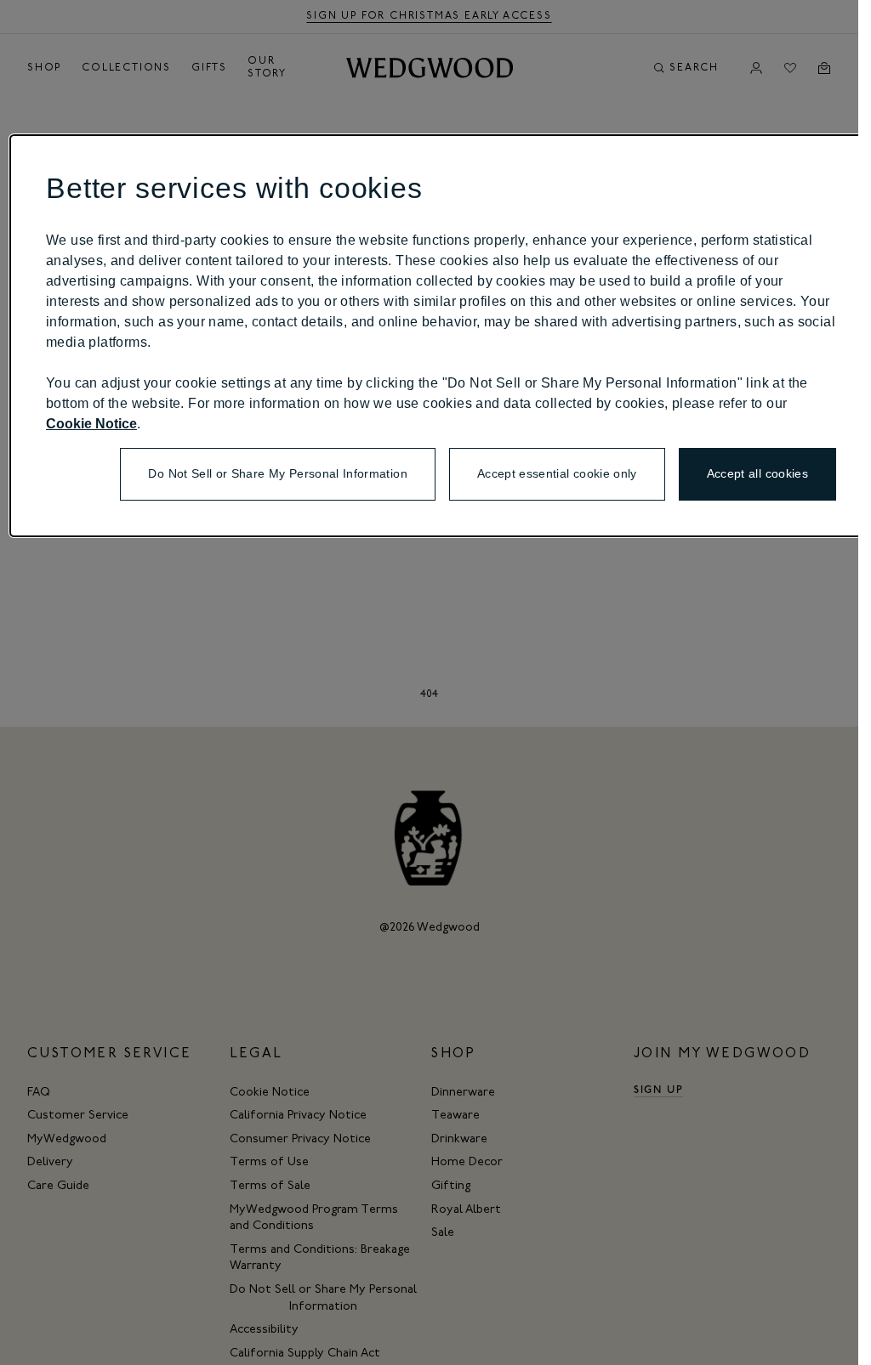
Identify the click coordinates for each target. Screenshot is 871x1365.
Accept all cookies (757, 473)
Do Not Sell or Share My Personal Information (277, 473)
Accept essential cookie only (557, 473)
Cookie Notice (91, 423)
